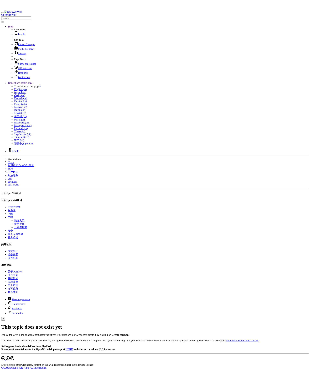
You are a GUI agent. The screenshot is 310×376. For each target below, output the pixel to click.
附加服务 (13, 175)
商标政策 (13, 281)
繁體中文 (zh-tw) (23, 143)
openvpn (12, 181)
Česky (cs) (19, 95)
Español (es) (20, 101)
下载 (10, 213)
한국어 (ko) (20, 116)
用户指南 (13, 172)
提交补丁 (13, 251)
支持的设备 (14, 207)
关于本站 (13, 285)
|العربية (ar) (20, 92)
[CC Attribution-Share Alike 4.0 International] (7, 359)
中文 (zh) (19, 140)
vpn (10, 178)
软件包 (12, 210)
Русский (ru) (21, 128)
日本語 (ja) (20, 113)
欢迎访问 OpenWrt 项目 (21, 165)
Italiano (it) (19, 110)
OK (223, 340)
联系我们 (13, 292)
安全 (10, 230)
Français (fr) (20, 104)
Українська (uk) (22, 134)
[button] (10, 26)
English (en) (20, 89)
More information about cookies (242, 340)
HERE (69, 349)
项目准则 (13, 275)
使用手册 (19, 224)
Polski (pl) (19, 119)
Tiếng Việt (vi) (21, 137)
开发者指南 (20, 227)
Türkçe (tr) (19, 131)
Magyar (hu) (20, 107)
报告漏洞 (13, 254)
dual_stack (13, 184)
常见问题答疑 (15, 234)
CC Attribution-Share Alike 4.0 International (23, 367)
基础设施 (13, 278)
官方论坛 (13, 237)
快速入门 (19, 220)
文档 (10, 168)
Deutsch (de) (20, 98)
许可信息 (13, 288)
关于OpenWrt (15, 271)
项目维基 (13, 257)
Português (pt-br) (22, 125)
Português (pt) (21, 122)
